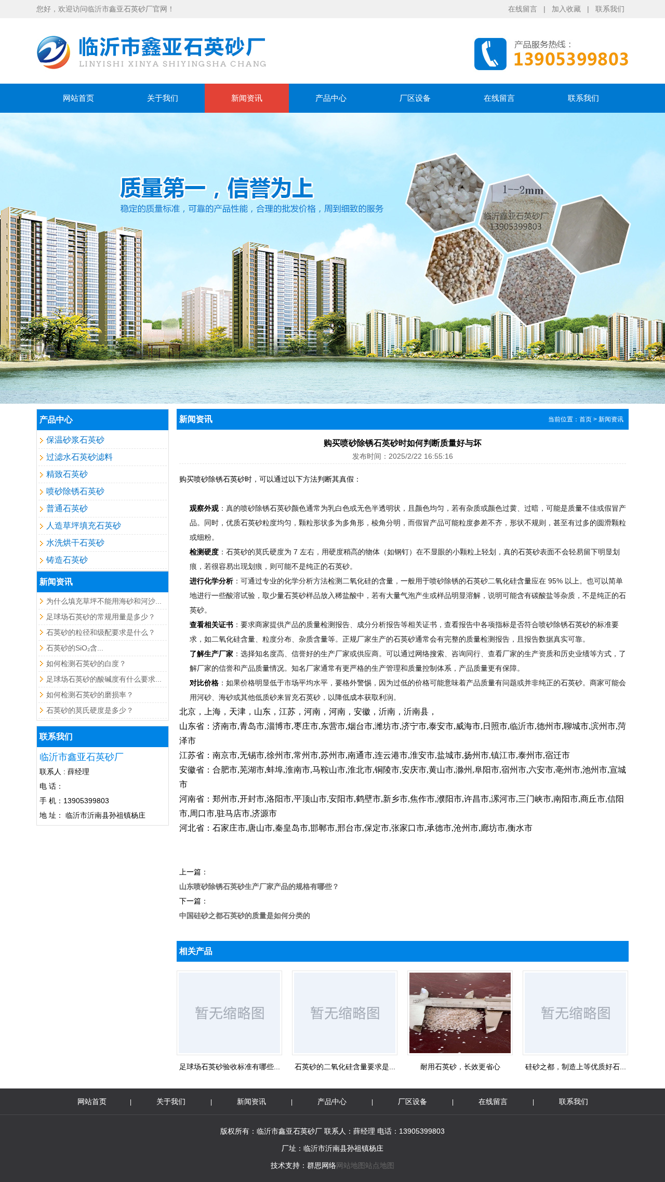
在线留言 (522, 9)
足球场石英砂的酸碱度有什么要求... (104, 679)
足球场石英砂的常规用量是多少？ (100, 617)
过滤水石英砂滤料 (79, 457)
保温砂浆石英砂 (75, 439)
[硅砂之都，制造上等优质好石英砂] (575, 1053)
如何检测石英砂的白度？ (86, 663)
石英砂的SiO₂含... (74, 648)
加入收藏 (566, 9)
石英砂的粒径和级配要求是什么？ (100, 632)
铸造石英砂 (67, 559)
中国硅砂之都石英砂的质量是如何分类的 (244, 915)
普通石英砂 (67, 508)
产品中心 (331, 98)
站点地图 (379, 1165)
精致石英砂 (67, 474)
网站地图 (350, 1165)
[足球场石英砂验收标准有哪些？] (229, 1053)
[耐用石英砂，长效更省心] (460, 1053)
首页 (585, 419)
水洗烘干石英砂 (75, 542)
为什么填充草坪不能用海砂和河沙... (104, 601)
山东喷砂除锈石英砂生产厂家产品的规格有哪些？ (259, 886)
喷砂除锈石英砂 (75, 491)
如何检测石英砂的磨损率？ (90, 694)
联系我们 (609, 9)
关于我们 (162, 98)
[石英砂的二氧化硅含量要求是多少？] (344, 1053)
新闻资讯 (246, 98)
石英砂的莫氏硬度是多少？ (90, 710)
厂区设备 (415, 98)
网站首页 (78, 98)
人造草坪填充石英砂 (83, 525)
